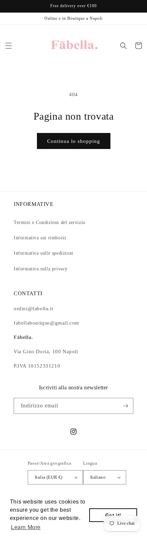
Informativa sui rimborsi (40, 237)
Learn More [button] (26, 527)
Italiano (98, 477)
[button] (8, 45)
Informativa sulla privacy (41, 268)
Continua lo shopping (73, 141)
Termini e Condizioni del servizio (49, 222)
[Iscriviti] (125, 406)
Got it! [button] (113, 515)
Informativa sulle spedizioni (44, 253)
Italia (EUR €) (49, 477)
